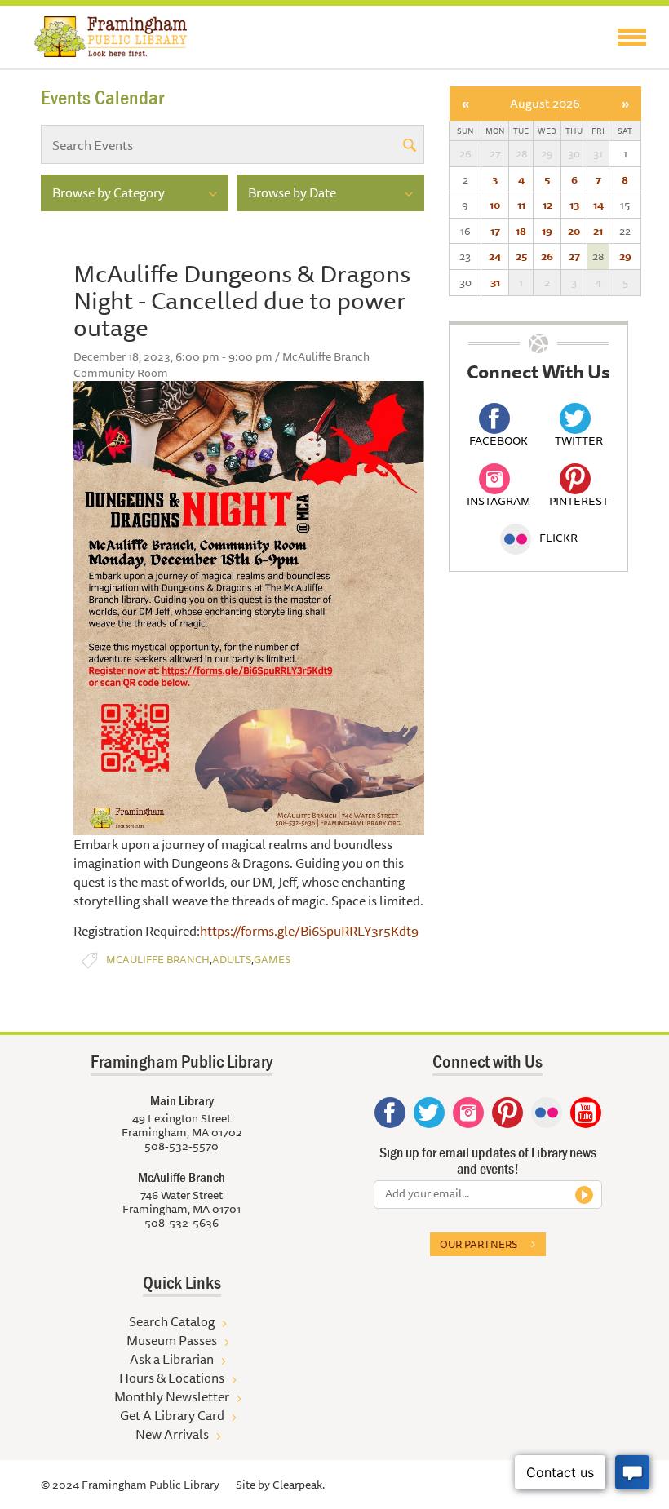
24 (495, 256)
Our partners (478, 1244)
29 (625, 256)
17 (495, 231)
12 (547, 205)
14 (598, 205)
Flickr (558, 538)
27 (574, 256)
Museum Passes (171, 1340)
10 (495, 205)
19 (547, 231)
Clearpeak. (298, 1485)
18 (521, 231)
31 (495, 282)
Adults (231, 960)
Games (272, 960)
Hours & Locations (171, 1377)
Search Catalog (172, 1321)
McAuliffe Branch (158, 960)
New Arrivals (172, 1434)
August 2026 (545, 103)
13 (574, 205)
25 (521, 256)
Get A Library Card (172, 1415)
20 (574, 231)
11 (521, 205)
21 (598, 231)
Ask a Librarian (172, 1359)
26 (547, 256)
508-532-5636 (181, 1223)
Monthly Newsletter (171, 1396)
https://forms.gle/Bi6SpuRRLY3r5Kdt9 (309, 930)
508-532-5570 (181, 1146)
